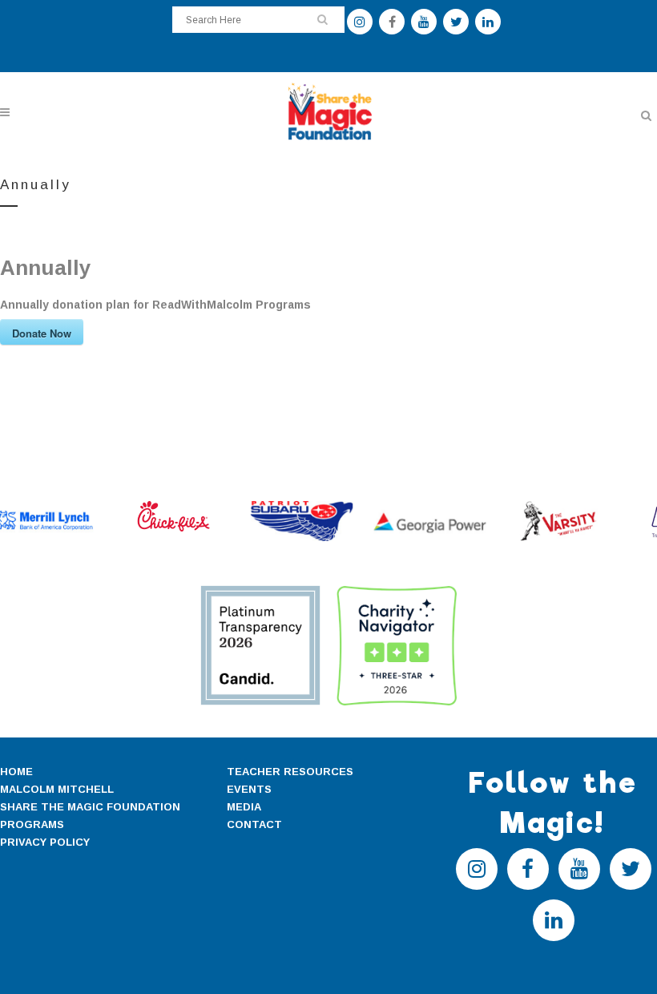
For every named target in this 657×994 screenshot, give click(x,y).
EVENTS (249, 789)
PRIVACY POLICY (45, 842)
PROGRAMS (32, 824)
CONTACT (254, 824)
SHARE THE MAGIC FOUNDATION (90, 807)
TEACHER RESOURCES (290, 772)
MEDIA (244, 807)
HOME (16, 772)
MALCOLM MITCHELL (57, 789)
